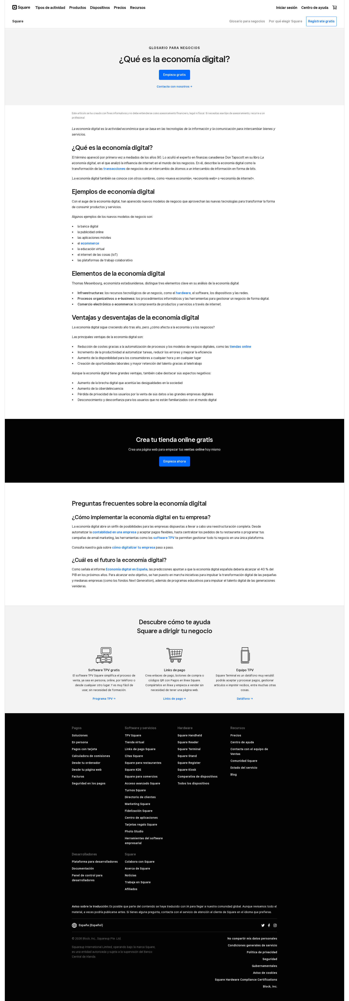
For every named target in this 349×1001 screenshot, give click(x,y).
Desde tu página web (87, 769)
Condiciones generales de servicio (252, 945)
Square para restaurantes (143, 762)
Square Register (189, 762)
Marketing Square (137, 804)
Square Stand (187, 756)
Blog (233, 774)
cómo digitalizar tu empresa (133, 547)
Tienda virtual (134, 742)
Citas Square (134, 756)
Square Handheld (190, 735)
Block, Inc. (270, 986)
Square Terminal (189, 749)
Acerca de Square (137, 868)
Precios (235, 735)
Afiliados (131, 889)
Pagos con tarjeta (84, 749)
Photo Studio (134, 831)
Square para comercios (141, 776)
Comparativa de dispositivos (198, 776)
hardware (183, 293)
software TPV (163, 538)
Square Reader (188, 742)
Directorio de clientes (140, 797)
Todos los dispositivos (193, 783)
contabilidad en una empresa (114, 532)
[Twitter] (263, 925)
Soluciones (80, 735)
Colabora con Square (140, 861)
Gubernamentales (264, 966)
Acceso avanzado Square (142, 783)
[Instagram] (275, 925)
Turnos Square (135, 790)
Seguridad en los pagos (88, 783)
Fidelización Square (138, 810)
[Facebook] (269, 925)
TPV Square (133, 735)
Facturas (78, 776)
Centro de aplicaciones (141, 817)
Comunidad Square (243, 760)
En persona (80, 742)
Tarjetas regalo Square (141, 824)
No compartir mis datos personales (252, 938)
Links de (173, 698)
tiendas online (240, 347)
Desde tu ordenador (86, 762)
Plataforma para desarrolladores (95, 861)
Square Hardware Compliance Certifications (246, 979)
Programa (102, 698)
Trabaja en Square (138, 882)
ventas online (194, 449)
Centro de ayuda (242, 742)
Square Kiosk (187, 769)
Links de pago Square (140, 749)
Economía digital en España (126, 569)
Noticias (130, 875)
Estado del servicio (243, 767)
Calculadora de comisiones (91, 756)
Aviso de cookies (265, 972)
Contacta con (173, 86)
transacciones (114, 169)
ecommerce (90, 243)
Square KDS (133, 769)
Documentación (83, 868)
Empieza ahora (174, 461)
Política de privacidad (262, 952)
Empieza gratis (174, 75)
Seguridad (270, 959)
